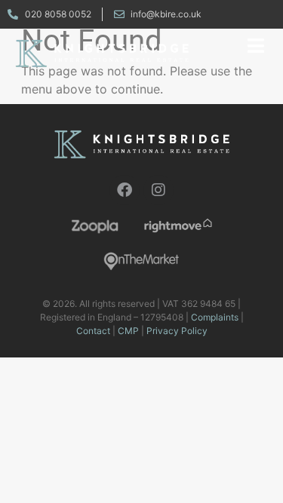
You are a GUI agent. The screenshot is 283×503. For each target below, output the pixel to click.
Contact (93, 330)
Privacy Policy (177, 330)
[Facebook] (124, 190)
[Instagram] (158, 190)
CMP (128, 330)
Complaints (214, 317)
